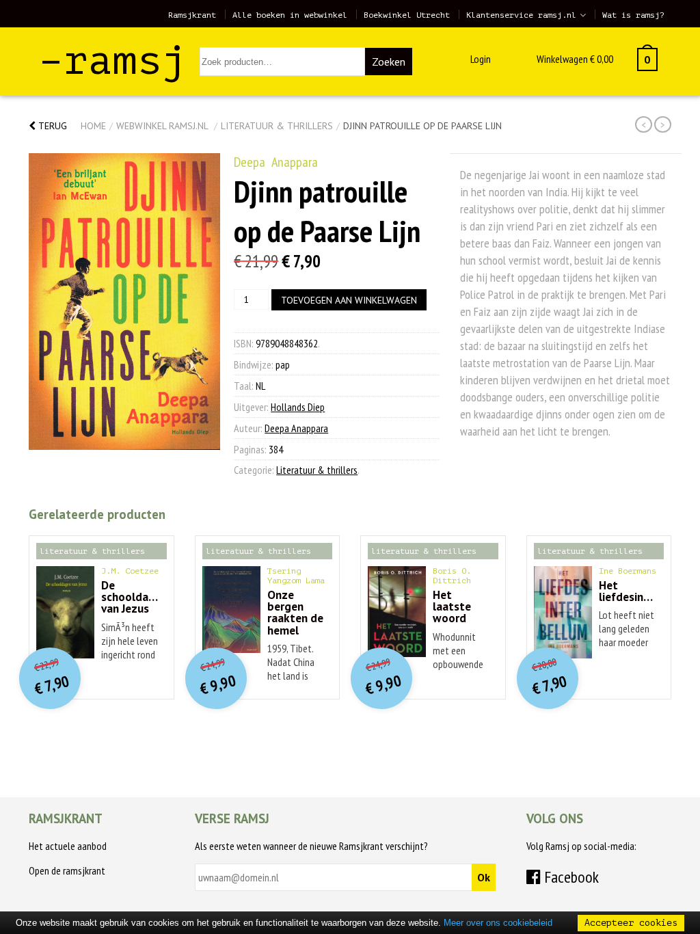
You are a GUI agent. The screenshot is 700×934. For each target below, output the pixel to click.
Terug (51, 126)
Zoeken (388, 61)
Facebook (570, 877)
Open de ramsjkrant (67, 870)
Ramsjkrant (192, 15)
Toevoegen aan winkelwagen (349, 300)
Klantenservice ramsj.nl (521, 15)
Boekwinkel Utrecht (407, 15)
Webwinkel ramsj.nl (162, 126)
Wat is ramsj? (633, 15)
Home (93, 126)
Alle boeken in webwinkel (289, 15)
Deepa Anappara (276, 162)
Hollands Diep (298, 407)
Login (480, 59)
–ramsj (113, 60)
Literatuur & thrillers (277, 126)
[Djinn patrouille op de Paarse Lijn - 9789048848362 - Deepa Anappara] (124, 301)
